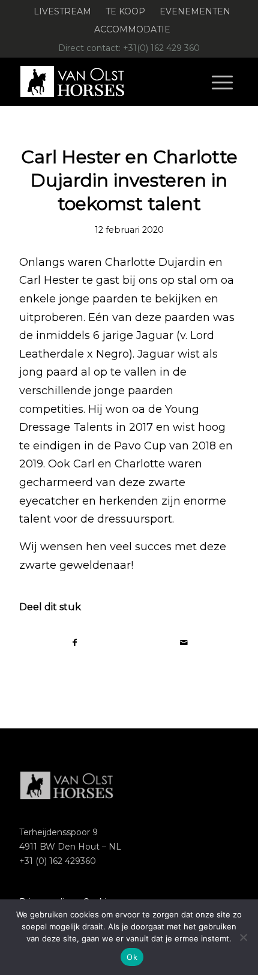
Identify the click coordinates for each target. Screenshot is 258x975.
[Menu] (222, 82)
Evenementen (195, 11)
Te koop (125, 11)
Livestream (62, 11)
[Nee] (243, 937)
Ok (132, 957)
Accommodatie (132, 29)
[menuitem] (63, 11)
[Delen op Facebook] (74, 643)
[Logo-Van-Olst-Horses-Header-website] (106, 82)
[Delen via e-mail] (184, 643)
